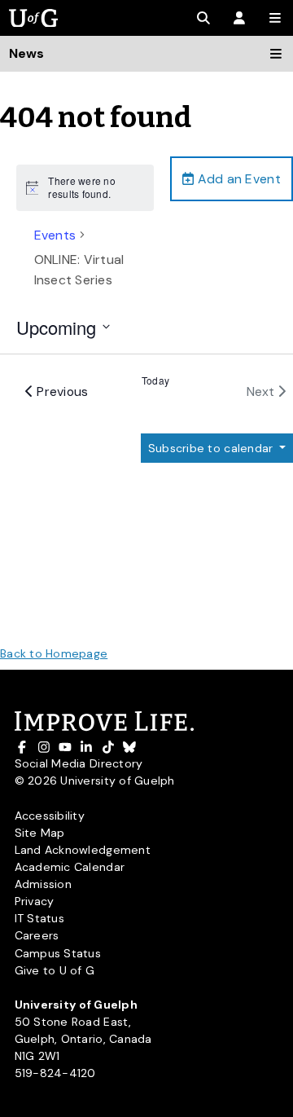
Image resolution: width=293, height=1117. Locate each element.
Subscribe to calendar (212, 448)
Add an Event (237, 178)
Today (155, 380)
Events (55, 235)
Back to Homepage (53, 653)
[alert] (85, 188)
